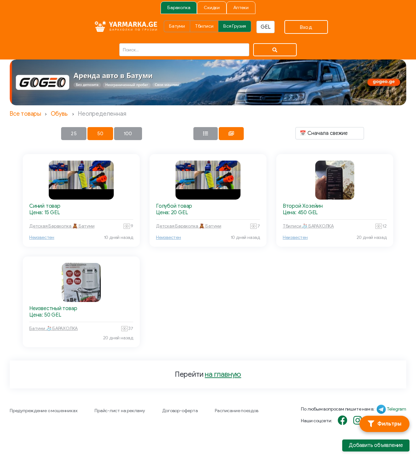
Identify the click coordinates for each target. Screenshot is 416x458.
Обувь (59, 113)
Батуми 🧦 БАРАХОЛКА (53, 328)
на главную (223, 374)
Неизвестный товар (53, 308)
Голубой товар (174, 206)
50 (100, 134)
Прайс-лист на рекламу (120, 410)
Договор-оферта (180, 410)
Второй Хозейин (303, 206)
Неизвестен (41, 237)
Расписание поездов (236, 410)
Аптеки (241, 7)
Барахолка (178, 7)
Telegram (396, 409)
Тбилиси (204, 26)
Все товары (25, 113)
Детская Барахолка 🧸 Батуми (62, 226)
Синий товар (44, 206)
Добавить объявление (376, 445)
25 (73, 134)
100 (128, 134)
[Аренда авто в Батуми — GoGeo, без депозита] (208, 82)
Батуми (177, 26)
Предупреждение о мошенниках (43, 410)
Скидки (212, 7)
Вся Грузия (234, 26)
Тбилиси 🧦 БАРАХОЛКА (308, 226)
